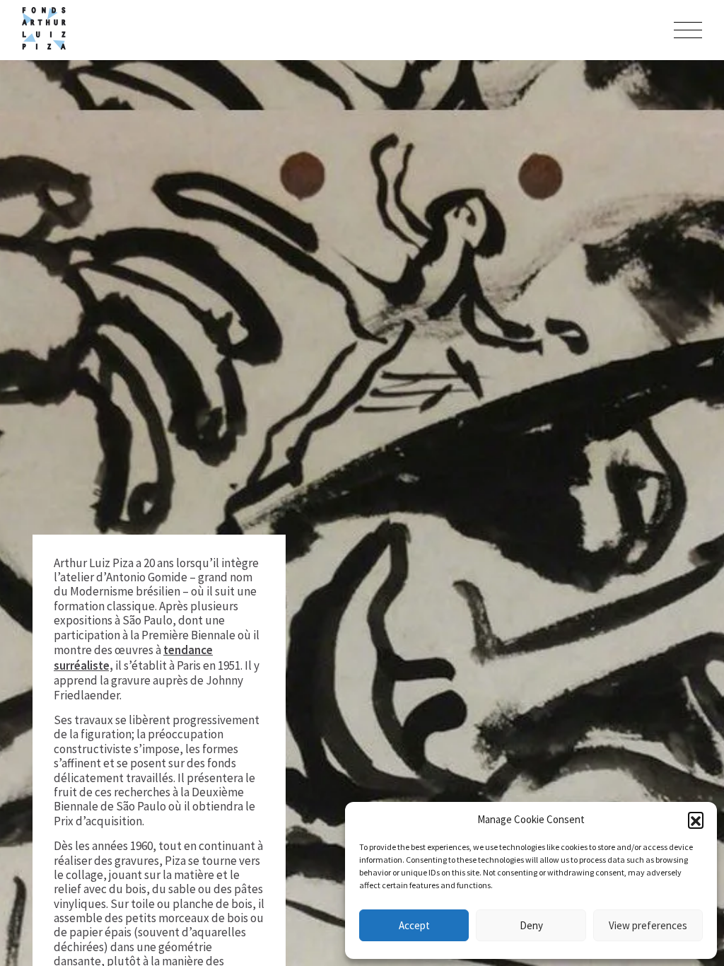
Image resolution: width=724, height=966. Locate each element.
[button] (696, 820)
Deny (531, 925)
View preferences (648, 925)
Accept (414, 925)
